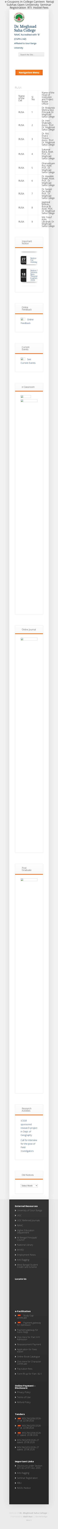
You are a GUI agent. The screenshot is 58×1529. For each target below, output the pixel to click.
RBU (19, 1482)
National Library (25, 1244)
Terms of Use (24, 1397)
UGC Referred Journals (28, 1220)
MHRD (20, 1249)
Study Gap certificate (25, 1316)
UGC (19, 1215)
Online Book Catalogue (28, 1356)
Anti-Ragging (23, 1259)
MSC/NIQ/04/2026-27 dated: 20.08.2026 (29, 1434)
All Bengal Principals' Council (27, 1238)
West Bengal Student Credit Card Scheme (27, 1266)
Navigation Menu (29, 72)
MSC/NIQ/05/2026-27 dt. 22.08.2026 (29, 1426)
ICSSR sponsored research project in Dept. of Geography (29, 1128)
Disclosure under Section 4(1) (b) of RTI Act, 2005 (29, 1467)
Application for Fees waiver (27, 1350)
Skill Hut (28, 1516)
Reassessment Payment (29, 1344)
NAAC (20, 1225)
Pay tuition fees (24, 1368)
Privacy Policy (23, 1392)
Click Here (22, 1361)
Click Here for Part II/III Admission (28, 1338)
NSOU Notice (24, 1487)
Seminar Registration (27, 1477)
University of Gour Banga (29, 1210)
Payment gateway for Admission (29, 1324)
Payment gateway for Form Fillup (27, 1331)
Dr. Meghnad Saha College (33, 1513)
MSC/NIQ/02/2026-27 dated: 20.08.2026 (28, 1448)
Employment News (26, 1254)
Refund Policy (24, 1402)
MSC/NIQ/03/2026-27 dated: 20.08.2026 (28, 1441)
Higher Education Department (25, 1231)
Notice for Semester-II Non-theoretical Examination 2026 (36, 272)
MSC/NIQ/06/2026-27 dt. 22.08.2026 (29, 1419)
